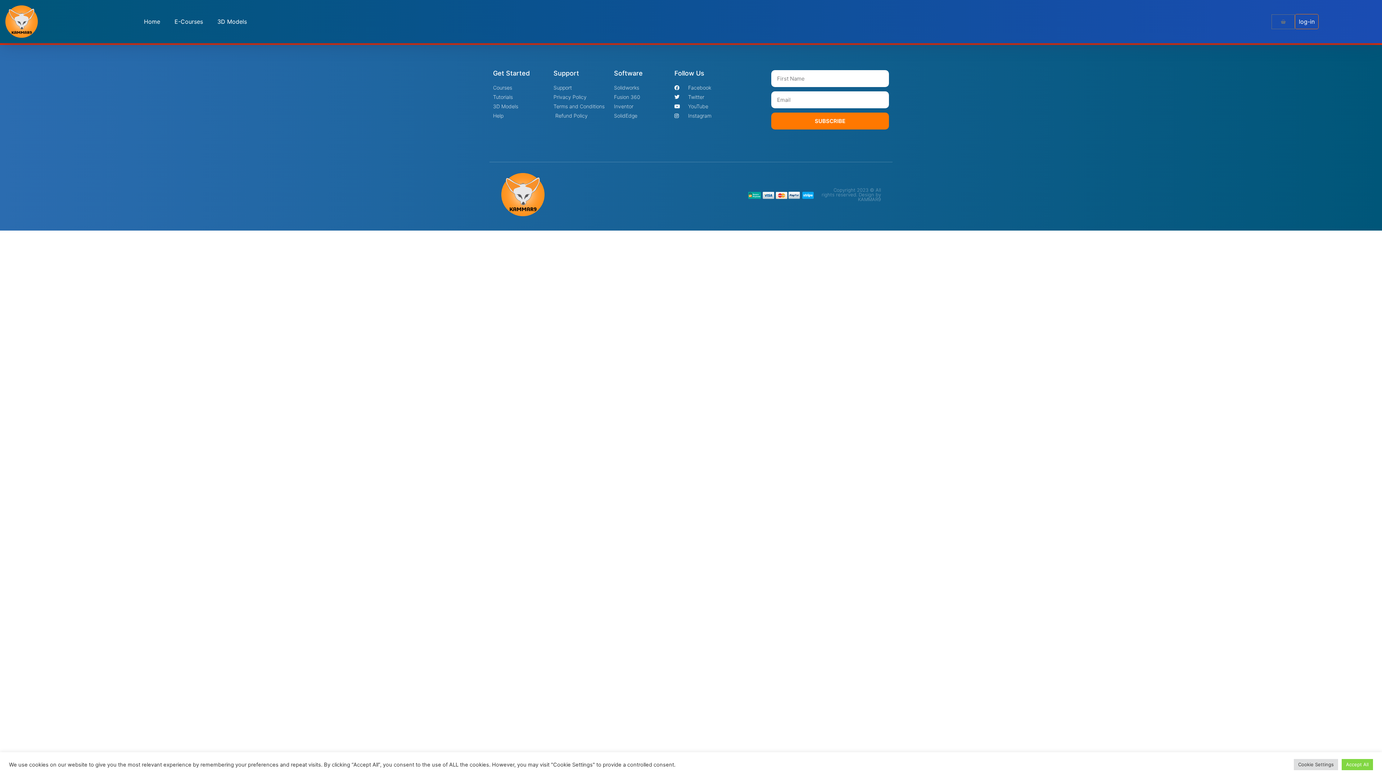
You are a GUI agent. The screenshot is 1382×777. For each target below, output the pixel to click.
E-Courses (189, 21)
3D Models (232, 21)
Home (152, 21)
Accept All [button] (1357, 764)
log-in (1307, 21)
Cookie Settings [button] (1316, 764)
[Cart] (1283, 21)
